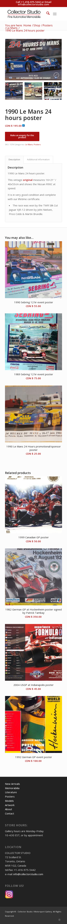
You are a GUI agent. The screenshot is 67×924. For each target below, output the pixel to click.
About (8, 809)
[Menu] (55, 14)
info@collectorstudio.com (33, 4)
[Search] (46, 14)
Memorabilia (12, 788)
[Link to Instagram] (59, 919)
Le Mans (29, 144)
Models (9, 800)
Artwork (9, 805)
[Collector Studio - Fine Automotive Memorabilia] (28, 14)
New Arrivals (12, 783)
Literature (11, 792)
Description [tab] (14, 159)
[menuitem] (46, 14)
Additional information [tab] (38, 159)
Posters (37, 144)
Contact (9, 813)
